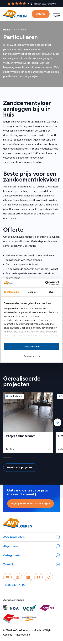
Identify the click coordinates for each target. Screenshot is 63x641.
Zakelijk (8, 564)
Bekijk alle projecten (20, 467)
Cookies (7, 634)
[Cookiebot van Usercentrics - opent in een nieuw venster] (45, 283)
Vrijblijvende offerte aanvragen (30, 503)
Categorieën (12, 555)
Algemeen (10, 546)
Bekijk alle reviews (45, 3)
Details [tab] (32, 292)
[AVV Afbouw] (14, 14)
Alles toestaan (32, 346)
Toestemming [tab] (11, 292)
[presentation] (5, 422)
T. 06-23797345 (14, 585)
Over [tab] (51, 292)
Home (6, 29)
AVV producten (14, 537)
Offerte (41, 14)
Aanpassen (29, 356)
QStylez (48, 630)
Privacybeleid (22, 634)
